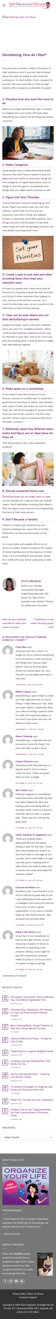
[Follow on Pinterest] (16, 1281)
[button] (4, 5)
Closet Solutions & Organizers (31, 835)
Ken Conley (22, 790)
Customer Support (28, 1297)
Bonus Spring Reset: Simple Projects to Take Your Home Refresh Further (31, 1027)
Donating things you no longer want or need (26, 496)
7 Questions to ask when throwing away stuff (42, 623)
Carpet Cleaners (24, 761)
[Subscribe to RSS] (22, 1281)
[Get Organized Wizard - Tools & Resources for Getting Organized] (29, 5)
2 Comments (18, 1067)
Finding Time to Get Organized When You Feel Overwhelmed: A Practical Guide (30, 1112)
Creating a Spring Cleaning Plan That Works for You (30, 1062)
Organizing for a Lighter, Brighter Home (31, 1051)
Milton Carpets (23, 692)
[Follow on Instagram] (10, 1281)
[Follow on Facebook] (5, 1281)
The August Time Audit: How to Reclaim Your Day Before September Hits (32, 998)
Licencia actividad (25, 887)
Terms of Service (35, 1294)
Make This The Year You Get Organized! (31, 1100)
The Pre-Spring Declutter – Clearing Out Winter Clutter (29, 1075)
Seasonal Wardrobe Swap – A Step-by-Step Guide (31, 1040)
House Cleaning (24, 736)
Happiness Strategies (36, 1305)
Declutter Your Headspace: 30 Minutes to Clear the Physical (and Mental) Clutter (31, 1013)
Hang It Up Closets (25, 932)
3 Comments (18, 1093)
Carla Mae (21, 647)
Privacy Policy (19, 1294)
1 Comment (17, 1032)
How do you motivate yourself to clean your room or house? (14, 623)
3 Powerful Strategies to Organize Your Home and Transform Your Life (31, 1088)
